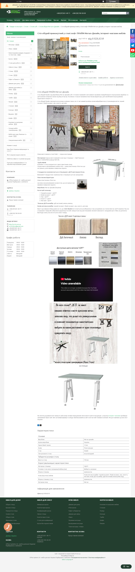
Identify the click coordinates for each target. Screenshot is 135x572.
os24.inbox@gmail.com (16, 226)
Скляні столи (10, 514)
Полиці (11, 93)
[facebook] (38, 425)
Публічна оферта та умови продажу (18, 158)
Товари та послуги (15, 26)
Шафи (11, 118)
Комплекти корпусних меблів (16, 123)
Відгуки (63, 20)
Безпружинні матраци (76, 523)
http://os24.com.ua (15, 224)
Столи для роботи (15, 63)
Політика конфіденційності (97, 557)
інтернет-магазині (114, 415)
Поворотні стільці (12, 511)
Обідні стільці (10, 504)
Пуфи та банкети (14, 79)
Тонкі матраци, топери (76, 526)
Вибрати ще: (89, 61)
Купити (87, 67)
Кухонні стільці (10, 507)
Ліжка (10, 49)
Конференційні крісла (44, 511)
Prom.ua (77, 553)
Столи (26, 26)
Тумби (11, 97)
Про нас (56, 20)
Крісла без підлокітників (45, 523)
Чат (127, 566)
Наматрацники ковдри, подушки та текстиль (19, 54)
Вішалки (11, 114)
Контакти (83, 20)
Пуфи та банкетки (74, 511)
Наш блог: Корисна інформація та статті (18, 150)
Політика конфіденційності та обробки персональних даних (17, 163)
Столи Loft (33, 26)
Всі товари (10, 41)
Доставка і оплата (28, 20)
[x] (40, 425)
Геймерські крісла (42, 504)
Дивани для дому (14, 83)
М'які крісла (72, 507)
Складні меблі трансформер (13, 129)
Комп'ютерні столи (43, 517)
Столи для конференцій (45, 520)
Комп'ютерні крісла (43, 507)
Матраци (11, 44)
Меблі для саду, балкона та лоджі (17, 135)
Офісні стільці (13, 67)
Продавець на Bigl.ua (67, 555)
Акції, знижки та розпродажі (16, 37)
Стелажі (11, 106)
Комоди (11, 110)
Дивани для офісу (74, 514)
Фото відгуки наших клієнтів (16, 155)
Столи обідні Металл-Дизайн (49, 26)
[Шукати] (127, 13)
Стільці (11, 71)
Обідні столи (10, 517)
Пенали (11, 101)
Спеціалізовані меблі (15, 140)
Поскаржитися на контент (79, 557)
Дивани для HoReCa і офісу (15, 88)
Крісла (11, 59)
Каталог (17, 20)
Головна (9, 20)
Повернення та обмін (44, 20)
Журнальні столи (11, 520)
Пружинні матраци (75, 520)
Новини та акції (12, 145)
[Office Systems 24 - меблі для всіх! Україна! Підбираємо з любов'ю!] (14, 13)
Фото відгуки (73, 20)
